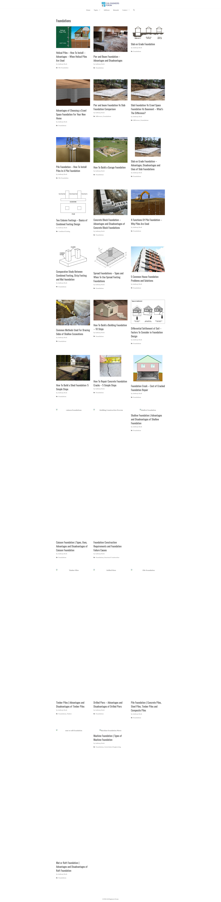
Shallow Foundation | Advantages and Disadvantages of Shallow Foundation (146, 419)
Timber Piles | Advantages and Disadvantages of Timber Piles (70, 704)
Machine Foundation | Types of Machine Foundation (107, 738)
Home (88, 10)
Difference (99, 116)
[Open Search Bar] (133, 10)
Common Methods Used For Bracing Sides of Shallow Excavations (73, 332)
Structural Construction (111, 557)
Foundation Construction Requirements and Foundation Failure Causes (107, 546)
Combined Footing (64, 231)
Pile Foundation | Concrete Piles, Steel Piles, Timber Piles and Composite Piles (146, 706)
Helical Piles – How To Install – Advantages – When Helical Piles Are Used (71, 56)
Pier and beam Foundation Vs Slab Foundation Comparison (109, 107)
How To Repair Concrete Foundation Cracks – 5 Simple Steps (110, 383)
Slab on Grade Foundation (143, 44)
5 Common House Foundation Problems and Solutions (144, 278)
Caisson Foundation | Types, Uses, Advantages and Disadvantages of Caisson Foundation (72, 546)
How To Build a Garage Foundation (109, 167)
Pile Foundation (63, 68)
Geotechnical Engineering (112, 747)
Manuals (116, 10)
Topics (96, 10)
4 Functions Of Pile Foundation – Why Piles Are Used (146, 222)
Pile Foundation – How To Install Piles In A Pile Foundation (71, 169)
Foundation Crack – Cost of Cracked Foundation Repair (148, 388)
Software (107, 10)
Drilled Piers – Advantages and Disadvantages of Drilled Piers (107, 704)
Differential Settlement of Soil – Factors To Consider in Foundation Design (147, 332)
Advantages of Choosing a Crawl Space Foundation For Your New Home (71, 114)
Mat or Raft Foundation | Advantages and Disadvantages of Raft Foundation (72, 866)
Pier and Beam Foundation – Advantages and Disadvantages (107, 58)
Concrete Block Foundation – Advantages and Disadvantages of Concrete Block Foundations (109, 224)
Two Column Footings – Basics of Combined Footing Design (71, 222)
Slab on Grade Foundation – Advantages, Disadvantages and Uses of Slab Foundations (145, 165)
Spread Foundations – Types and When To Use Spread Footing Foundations (108, 277)
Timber (69, 714)
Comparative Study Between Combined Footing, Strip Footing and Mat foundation (71, 275)
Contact (124, 10)
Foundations (100, 68)
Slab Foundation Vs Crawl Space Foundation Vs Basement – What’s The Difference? (147, 109)
